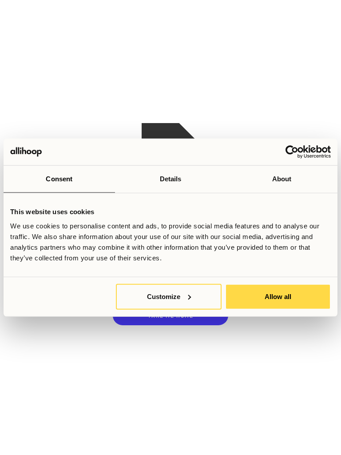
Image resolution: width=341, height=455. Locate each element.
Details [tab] (171, 179)
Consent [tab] (59, 179)
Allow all (278, 296)
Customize (163, 296)
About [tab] (282, 179)
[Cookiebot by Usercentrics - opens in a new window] (292, 152)
